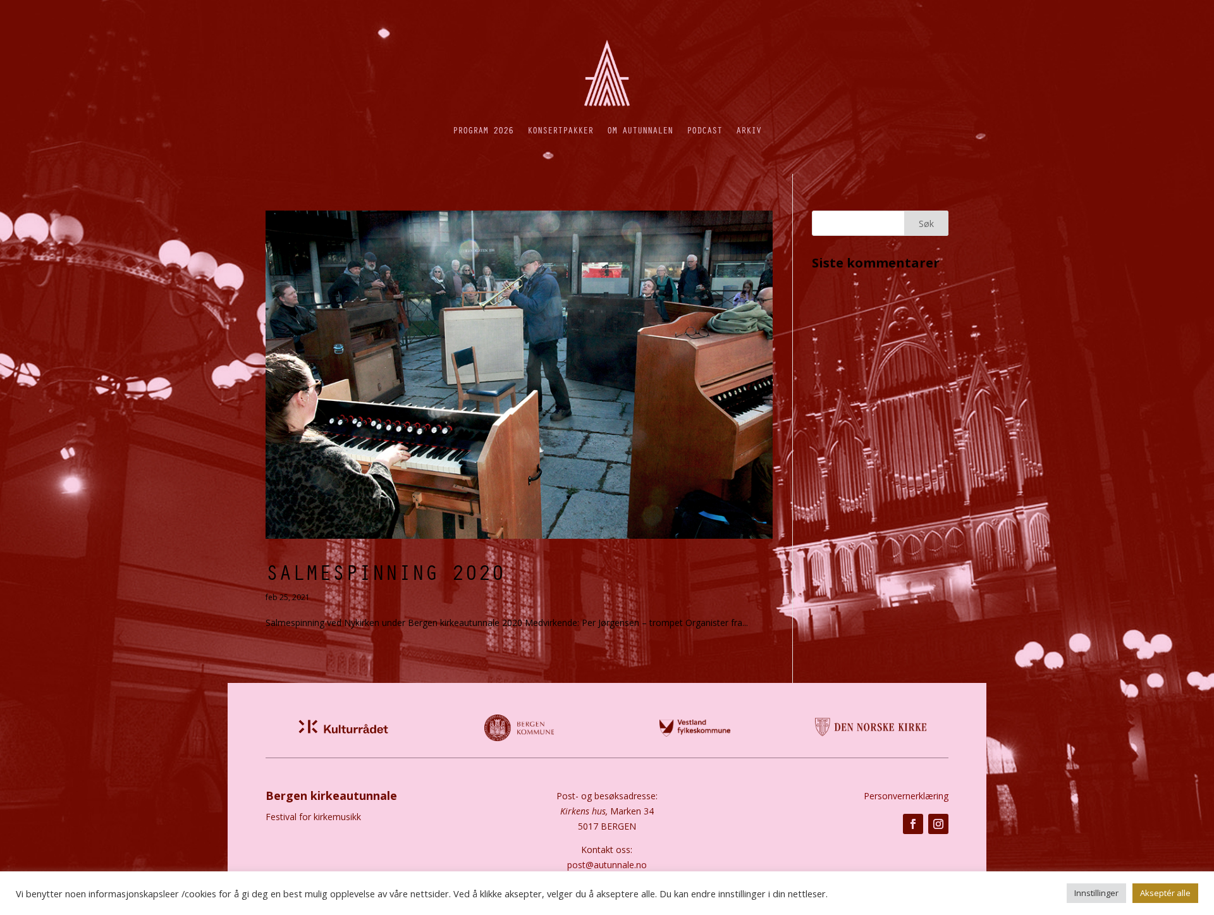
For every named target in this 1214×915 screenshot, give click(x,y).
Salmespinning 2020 (385, 571)
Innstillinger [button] (1096, 893)
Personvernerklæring (906, 796)
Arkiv (748, 130)
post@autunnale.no (607, 865)
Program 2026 (483, 130)
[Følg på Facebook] (913, 824)
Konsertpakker (560, 130)
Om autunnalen (640, 130)
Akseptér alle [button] (1165, 893)
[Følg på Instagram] (938, 824)
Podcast (704, 130)
